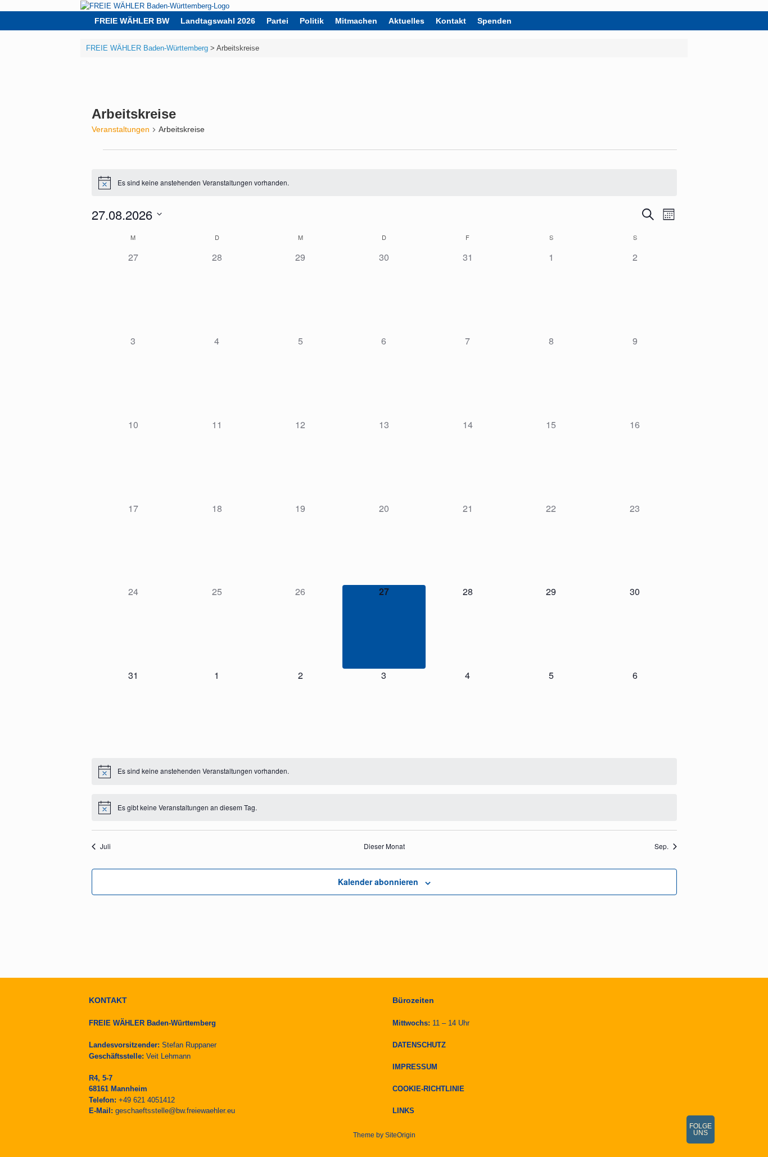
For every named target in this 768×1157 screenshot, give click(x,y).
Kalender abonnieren (378, 881)
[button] (671, 20)
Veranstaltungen (121, 129)
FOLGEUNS (700, 1129)
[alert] (384, 182)
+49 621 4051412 (147, 1100)
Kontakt (451, 20)
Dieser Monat (384, 846)
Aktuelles (406, 20)
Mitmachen (356, 20)
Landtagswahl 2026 (217, 20)
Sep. (661, 846)
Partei (277, 20)
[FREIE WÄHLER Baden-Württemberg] (154, 5)
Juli (105, 846)
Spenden (494, 20)
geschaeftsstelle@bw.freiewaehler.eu (175, 1110)
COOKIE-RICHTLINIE (428, 1089)
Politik (312, 20)
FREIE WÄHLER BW (131, 20)
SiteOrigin (400, 1135)
